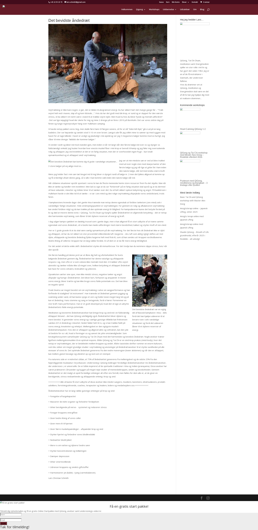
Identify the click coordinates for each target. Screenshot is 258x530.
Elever (184, 2)
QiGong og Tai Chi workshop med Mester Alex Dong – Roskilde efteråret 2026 (193, 155)
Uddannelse (168, 9)
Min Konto (176, 2)
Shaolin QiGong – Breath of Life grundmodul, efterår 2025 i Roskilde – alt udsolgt (194, 235)
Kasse (161, 2)
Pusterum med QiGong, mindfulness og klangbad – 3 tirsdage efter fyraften (193, 183)
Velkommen (126, 9)
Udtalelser (185, 9)
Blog (202, 9)
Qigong (139, 9)
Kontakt (195, 2)
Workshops (154, 9)
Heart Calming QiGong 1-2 (193, 129)
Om (195, 9)
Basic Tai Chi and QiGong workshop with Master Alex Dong (192, 200)
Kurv (167, 2)
